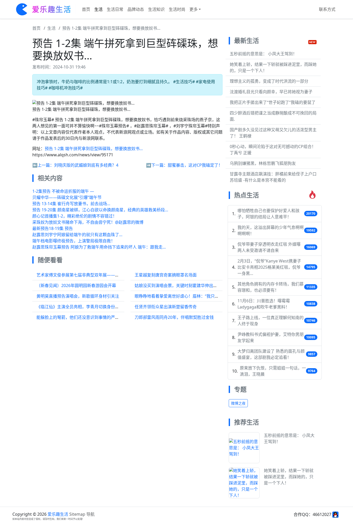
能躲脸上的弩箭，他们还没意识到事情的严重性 (79, 317)
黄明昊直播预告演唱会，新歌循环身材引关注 (77, 296)
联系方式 (327, 9)
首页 (86, 9)
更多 (193, 9)
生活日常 (115, 9)
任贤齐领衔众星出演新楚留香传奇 (166, 307)
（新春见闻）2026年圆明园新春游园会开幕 (76, 285)
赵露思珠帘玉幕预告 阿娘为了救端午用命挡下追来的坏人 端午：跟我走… (99, 247)
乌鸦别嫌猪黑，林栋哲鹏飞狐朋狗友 (263, 163)
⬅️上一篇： (43, 165)
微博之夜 (238, 403)
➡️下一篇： (157, 165)
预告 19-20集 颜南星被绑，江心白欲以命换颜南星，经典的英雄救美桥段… (100, 210)
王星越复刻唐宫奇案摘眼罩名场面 (166, 275)
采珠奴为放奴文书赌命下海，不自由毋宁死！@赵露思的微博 (87, 222)
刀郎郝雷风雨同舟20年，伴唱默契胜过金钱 (174, 317)
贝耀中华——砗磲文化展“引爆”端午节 (67, 197)
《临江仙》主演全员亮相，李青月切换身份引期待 (81, 307)
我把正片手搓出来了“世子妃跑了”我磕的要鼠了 (273, 102)
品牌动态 (135, 9)
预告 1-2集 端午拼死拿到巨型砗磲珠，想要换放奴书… (111, 28)
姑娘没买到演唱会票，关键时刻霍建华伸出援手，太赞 (184, 285)
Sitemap (77, 514)
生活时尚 (177, 9)
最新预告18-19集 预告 (52, 228)
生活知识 (156, 9)
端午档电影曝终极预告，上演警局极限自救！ (73, 241)
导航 (90, 514)
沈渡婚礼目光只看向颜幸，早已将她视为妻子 (271, 92)
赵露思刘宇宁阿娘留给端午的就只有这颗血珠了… (77, 234)
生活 (98, 9)
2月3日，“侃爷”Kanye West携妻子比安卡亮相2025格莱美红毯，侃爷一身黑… (269, 267)
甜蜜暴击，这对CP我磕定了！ (195, 165)
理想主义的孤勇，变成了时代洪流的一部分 (269, 81)
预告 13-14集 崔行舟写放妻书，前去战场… (71, 203)
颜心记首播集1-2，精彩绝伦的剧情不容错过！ (74, 216)
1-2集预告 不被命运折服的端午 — (63, 191)
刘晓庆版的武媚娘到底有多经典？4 (86, 165)
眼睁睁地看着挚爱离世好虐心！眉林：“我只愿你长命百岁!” (188, 296)
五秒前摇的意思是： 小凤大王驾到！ (263, 54)
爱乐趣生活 (58, 514)
